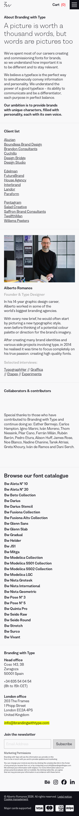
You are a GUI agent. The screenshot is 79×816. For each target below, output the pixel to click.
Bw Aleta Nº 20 (16, 489)
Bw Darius (12, 501)
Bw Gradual (13, 535)
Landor (9, 189)
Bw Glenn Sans (16, 523)
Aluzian (9, 140)
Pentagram (12, 202)
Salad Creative (15, 207)
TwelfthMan (13, 216)
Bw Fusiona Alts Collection (26, 518)
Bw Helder (12, 540)
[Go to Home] (7, 4)
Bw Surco (12, 631)
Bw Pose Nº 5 (15, 603)
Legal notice (65, 796)
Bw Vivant (12, 637)
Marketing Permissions (17, 753)
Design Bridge (15, 158)
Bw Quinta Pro (15, 609)
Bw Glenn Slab (16, 529)
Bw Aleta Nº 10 (16, 484)
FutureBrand (14, 176)
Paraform (11, 194)
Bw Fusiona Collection (22, 512)
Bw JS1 (10, 546)
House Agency (15, 180)
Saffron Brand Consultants (25, 212)
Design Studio (15, 162)
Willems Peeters (16, 221)
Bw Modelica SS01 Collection (28, 563)
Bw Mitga (11, 552)
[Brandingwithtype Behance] (47, 784)
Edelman (11, 171)
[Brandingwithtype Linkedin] (72, 784)
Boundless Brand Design (23, 144)
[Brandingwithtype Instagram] (55, 784)
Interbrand (12, 185)
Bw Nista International (22, 586)
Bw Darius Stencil (18, 506)
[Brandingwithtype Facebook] (64, 784)
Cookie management (16, 799)
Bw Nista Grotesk (18, 580)
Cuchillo (10, 153)
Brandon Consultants (20, 149)
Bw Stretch (13, 626)
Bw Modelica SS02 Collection (28, 569)
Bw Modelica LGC (18, 574)
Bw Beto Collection (20, 495)
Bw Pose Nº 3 (15, 597)
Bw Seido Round (17, 620)
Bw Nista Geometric (20, 591)
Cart (58, 4)
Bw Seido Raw (15, 614)
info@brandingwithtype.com (26, 723)
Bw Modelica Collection (23, 557)
